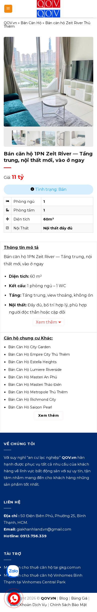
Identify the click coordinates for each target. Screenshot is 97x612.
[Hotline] (13, 598)
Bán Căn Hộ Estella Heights (32, 362)
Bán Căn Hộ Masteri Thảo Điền (34, 384)
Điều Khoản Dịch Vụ (28, 605)
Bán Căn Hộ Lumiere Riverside (35, 369)
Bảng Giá (79, 598)
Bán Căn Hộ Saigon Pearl (30, 407)
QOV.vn (10, 23)
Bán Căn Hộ (31, 23)
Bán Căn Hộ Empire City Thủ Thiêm (39, 354)
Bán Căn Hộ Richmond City (32, 399)
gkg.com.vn (70, 567)
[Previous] (11, 78)
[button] (8, 9)
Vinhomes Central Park (43, 582)
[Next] (85, 78)
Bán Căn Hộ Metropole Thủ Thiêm (38, 392)
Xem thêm (46, 322)
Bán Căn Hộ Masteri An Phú (32, 377)
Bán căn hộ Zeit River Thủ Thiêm (47, 25)
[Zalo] (13, 571)
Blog (63, 598)
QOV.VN (48, 598)
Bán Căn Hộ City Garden (29, 347)
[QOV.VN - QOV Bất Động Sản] (48, 8)
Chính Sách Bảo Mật (68, 605)
